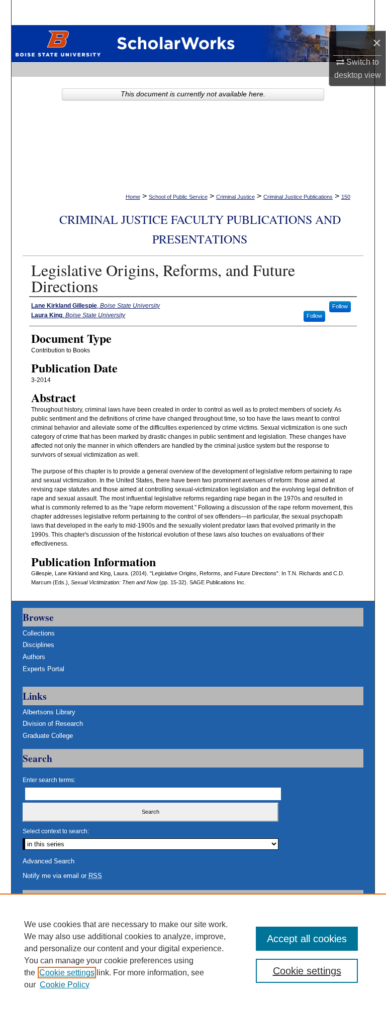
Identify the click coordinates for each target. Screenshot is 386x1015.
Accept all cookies (307, 938)
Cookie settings (66, 972)
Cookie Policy (64, 984)
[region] (193, 954)
